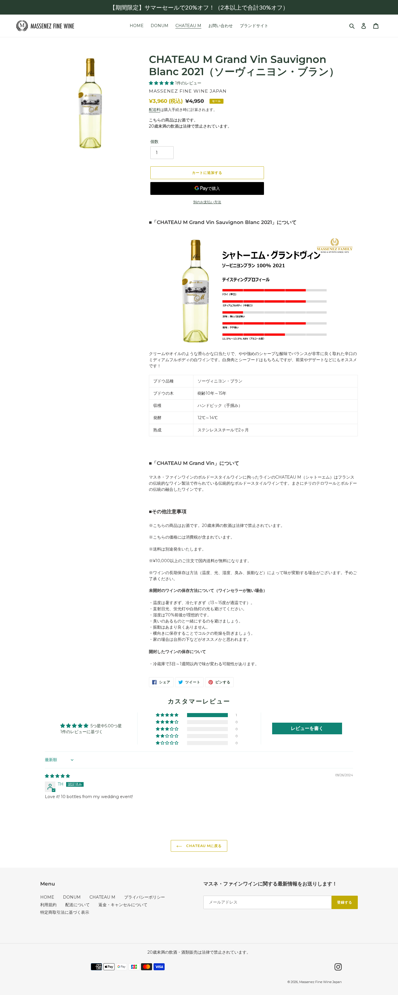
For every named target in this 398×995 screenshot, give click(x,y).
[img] (57, 776)
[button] (162, 83)
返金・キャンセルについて (122, 904)
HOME (47, 897)
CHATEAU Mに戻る (203, 846)
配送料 (154, 109)
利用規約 (48, 904)
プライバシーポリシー (144, 897)
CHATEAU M (102, 897)
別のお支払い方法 (207, 202)
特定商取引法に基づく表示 (64, 912)
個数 (154, 141)
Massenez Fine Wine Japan (320, 982)
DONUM (72, 897)
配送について (77, 904)
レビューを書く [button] (307, 728)
